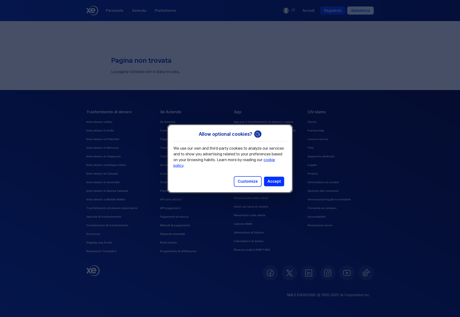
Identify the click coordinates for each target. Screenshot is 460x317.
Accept (274, 181)
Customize (248, 181)
